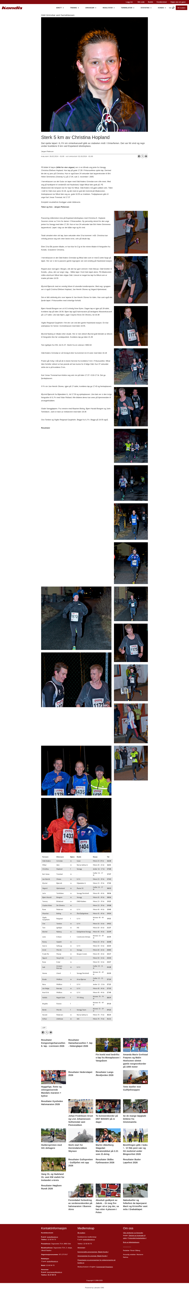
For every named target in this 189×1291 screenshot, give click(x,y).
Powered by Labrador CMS (94, 1287)
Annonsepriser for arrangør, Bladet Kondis (92, 1256)
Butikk (150, 2)
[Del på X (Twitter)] (142, 156)
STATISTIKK (145, 8)
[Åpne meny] (173, 7)
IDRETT (59, 8)
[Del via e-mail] (146, 156)
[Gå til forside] (12, 8)
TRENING (73, 8)
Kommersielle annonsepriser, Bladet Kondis (93, 1252)
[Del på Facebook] (139, 156)
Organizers (109, 1267)
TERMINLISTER (126, 8)
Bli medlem (182, 8)
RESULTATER (108, 8)
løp (44, 1027)
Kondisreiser (162, 2)
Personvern (127, 1246)
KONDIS (161, 8)
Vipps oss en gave (178, 2)
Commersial (100, 1267)
